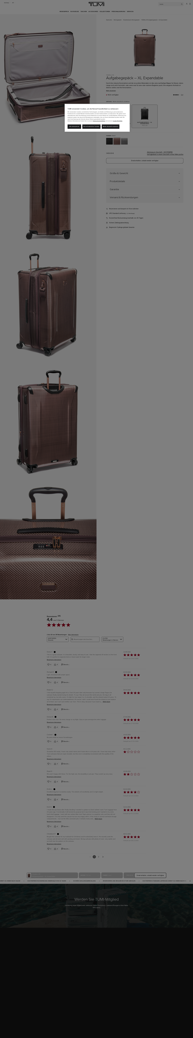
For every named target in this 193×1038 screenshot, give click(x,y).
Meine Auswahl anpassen (110, 126)
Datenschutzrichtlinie (99, 121)
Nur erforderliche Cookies (91, 126)
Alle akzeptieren (74, 126)
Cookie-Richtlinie (117, 121)
